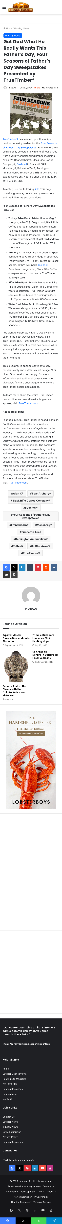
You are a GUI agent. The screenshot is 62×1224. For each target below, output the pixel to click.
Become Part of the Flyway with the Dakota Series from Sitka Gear (14, 690)
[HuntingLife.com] (20, 7)
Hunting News (21, 28)
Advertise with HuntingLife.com (24, 1186)
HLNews (12, 87)
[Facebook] (6, 567)
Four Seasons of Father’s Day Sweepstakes (31, 516)
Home (8, 28)
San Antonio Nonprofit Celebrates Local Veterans (45, 655)
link (37, 189)
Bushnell (22, 164)
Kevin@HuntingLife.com (21, 1160)
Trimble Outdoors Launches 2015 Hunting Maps (43, 638)
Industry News (10, 1127)
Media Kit (7, 1099)
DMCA (41, 1191)
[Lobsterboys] (31, 808)
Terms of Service (42, 1202)
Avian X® (17, 493)
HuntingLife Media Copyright (21, 1191)
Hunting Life (25, 1181)
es (35, 147)
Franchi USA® (20, 525)
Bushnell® (31, 507)
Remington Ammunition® (31, 539)
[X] (14, 567)
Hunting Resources (12, 1089)
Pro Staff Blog (9, 1084)
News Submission (11, 1132)
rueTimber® (11, 139)
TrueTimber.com (28, 403)
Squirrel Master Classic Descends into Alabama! (16, 638)
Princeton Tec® (31, 532)
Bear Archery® (41, 493)
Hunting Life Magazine (14, 1079)
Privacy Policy (10, 1137)
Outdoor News (10, 1121)
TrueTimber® (31, 553)
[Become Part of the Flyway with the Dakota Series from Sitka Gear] (16, 666)
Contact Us (8, 1116)
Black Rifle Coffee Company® (31, 500)
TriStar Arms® (41, 546)
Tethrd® (18, 546)
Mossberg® (44, 525)
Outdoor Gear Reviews (14, 1073)
